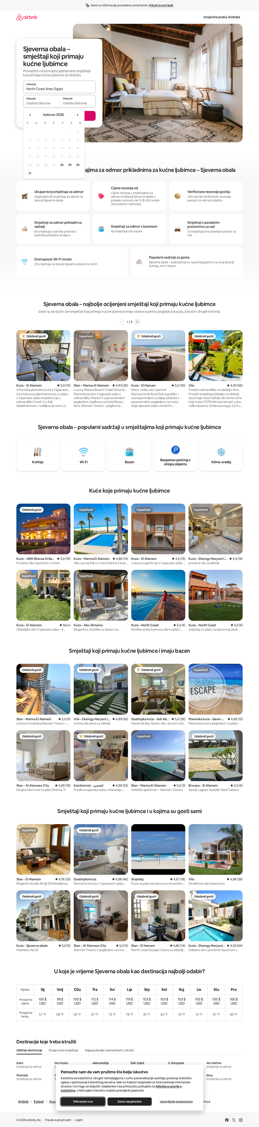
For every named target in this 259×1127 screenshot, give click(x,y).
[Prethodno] (122, 322)
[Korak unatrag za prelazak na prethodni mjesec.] (30, 115)
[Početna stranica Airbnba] (26, 17)
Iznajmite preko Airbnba (222, 17)
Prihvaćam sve (83, 1101)
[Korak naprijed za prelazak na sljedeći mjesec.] (77, 115)
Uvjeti (79, 1120)
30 (78, 165)
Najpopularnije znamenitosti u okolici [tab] (109, 1050)
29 (69, 165)
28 (61, 165)
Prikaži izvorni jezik (161, 5)
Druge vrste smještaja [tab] (63, 1050)
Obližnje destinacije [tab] (29, 1050)
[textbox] (41, 103)
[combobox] (59, 88)
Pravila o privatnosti (58, 1120)
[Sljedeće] (137, 322)
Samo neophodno (130, 1101)
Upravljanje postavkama (176, 1101)
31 (29, 173)
